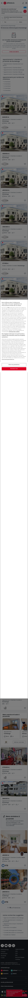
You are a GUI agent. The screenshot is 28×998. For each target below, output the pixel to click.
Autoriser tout (14, 368)
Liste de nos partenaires (8, 359)
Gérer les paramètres (13, 364)
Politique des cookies (14, 331)
